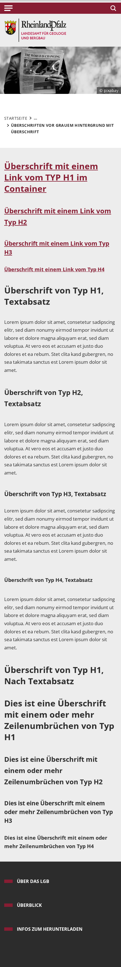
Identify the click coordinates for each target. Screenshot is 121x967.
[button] (8, 8)
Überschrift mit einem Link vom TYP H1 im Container (51, 177)
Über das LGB (33, 881)
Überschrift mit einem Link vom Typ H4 (54, 269)
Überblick (29, 905)
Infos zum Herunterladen (49, 929)
